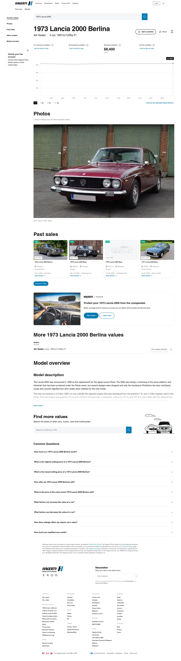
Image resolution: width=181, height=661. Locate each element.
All (68, 618)
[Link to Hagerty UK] (51, 653)
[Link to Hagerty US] (43, 653)
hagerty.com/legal (95, 548)
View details (39, 276)
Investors (120, 616)
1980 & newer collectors (49, 608)
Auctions (70, 597)
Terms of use (133, 653)
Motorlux (94, 643)
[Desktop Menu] (163, 3)
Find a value (18, 9)
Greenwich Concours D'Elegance (102, 640)
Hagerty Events (96, 632)
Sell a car (70, 602)
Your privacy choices (99, 653)
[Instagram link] (52, 575)
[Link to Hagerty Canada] (47, 653)
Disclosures (119, 653)
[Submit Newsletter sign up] (136, 576)
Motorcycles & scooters (49, 618)
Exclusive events (97, 613)
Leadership (120, 602)
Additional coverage (48, 635)
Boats (44, 624)
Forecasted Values (126, 546)
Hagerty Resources (73, 629)
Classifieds (70, 600)
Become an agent (47, 643)
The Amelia (95, 635)
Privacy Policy (129, 581)
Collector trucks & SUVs (49, 613)
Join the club (96, 597)
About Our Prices (95, 544)
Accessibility (110, 653)
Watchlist (27, 9)
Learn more (107, 315)
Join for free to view (41, 48)
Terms (119, 632)
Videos (69, 613)
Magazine (95, 611)
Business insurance (48, 629)
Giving (119, 619)
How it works (71, 605)
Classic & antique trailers (49, 616)
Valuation (95, 600)
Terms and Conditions (101, 583)
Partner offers (96, 608)
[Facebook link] (43, 575)
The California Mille (97, 637)
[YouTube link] (56, 575)
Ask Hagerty (96, 602)
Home (119, 597)
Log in (156, 3)
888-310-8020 (96, 624)
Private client (46, 627)
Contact (119, 613)
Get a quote (91, 315)
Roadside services (97, 621)
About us (119, 600)
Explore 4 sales (41, 283)
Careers (119, 608)
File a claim (45, 600)
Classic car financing (48, 632)
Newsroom (120, 611)
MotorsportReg (71, 632)
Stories (69, 616)
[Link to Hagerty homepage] (52, 569)
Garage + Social (72, 626)
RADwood (95, 645)
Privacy (119, 629)
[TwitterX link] (48, 575)
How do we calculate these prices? (160, 103)
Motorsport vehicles (48, 621)
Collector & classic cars (49, 610)
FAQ (118, 627)
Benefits (94, 605)
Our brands (120, 605)
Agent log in (45, 645)
